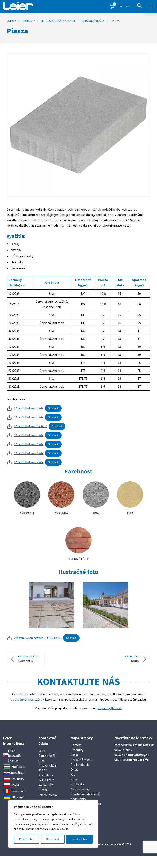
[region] (53, 824)
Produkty (28, 21)
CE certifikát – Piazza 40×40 (28, 462)
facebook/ (134, 745)
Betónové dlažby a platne (58, 21)
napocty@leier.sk (110, 708)
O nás (74, 769)
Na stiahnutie (80, 789)
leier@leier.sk (47, 795)
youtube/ (131, 760)
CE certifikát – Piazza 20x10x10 (30, 426)
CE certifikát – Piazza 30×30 (28, 453)
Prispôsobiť (26, 839)
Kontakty (77, 784)
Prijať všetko (79, 839)
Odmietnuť (52, 839)
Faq (73, 774)
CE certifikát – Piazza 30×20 (28, 444)
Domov (11, 21)
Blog (74, 779)
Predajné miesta (82, 760)
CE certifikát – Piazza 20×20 (28, 435)
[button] (112, 6)
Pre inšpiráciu (80, 764)
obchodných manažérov (27, 699)
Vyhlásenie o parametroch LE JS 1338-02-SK (37, 637)
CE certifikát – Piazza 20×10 (28, 417)
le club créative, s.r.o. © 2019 (112, 844)
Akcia (74, 755)
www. (123, 750)
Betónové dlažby (93, 21)
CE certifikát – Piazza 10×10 (28, 408)
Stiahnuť (53, 408)
